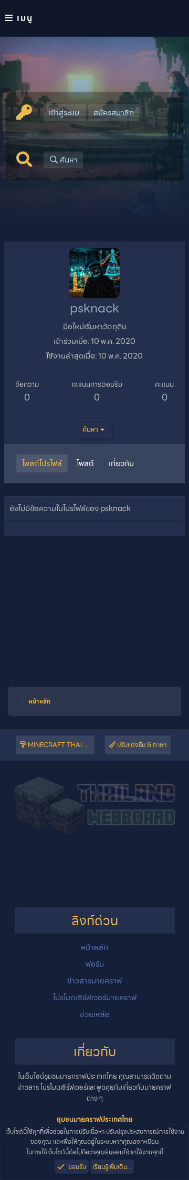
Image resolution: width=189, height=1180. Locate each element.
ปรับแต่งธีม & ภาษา (141, 745)
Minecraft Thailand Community (60, 745)
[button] (94, 18)
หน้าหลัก (94, 947)
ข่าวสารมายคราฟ (94, 981)
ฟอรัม (95, 964)
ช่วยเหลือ (95, 1014)
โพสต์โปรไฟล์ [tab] (42, 463)
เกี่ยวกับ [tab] (121, 463)
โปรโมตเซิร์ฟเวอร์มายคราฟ (94, 997)
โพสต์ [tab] (85, 463)
